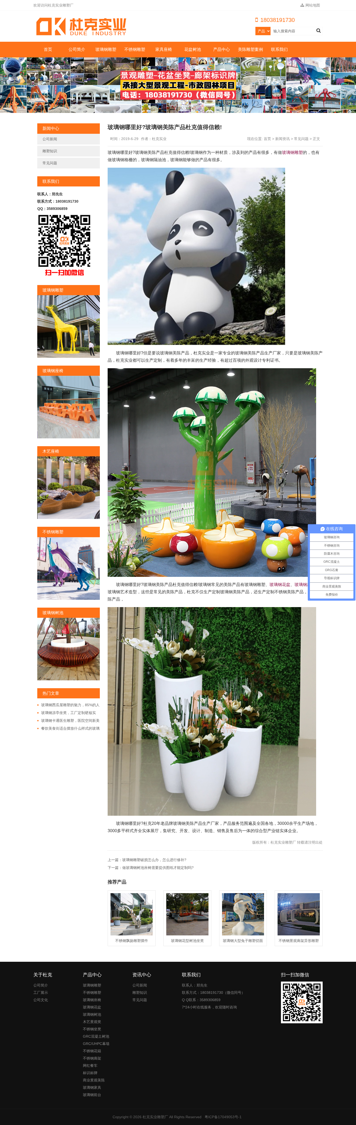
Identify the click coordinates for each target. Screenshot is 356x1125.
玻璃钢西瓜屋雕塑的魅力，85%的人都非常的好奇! (68, 705)
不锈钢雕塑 (134, 49)
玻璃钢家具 (92, 1087)
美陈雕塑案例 (250, 49)
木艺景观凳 (92, 1022)
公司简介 (77, 49)
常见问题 (49, 163)
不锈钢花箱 (92, 1051)
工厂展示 (40, 992)
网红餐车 (90, 1065)
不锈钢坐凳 (92, 1029)
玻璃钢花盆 (279, 584)
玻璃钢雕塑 (105, 49)
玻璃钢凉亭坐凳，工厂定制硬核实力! (66, 713)
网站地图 (312, 5)
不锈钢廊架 (92, 1058)
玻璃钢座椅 (304, 584)
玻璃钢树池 (92, 1014)
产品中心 (221, 49)
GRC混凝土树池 (96, 1036)
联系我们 (279, 49)
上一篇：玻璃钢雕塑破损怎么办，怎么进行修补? (147, 860)
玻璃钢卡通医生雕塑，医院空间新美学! (68, 720)
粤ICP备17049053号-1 (223, 1117)
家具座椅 (163, 49)
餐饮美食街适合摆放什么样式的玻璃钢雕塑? (68, 728)
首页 (48, 49)
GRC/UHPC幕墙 (96, 1044)
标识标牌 (90, 1073)
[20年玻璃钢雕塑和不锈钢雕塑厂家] (82, 26)
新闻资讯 (282, 139)
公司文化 (40, 1000)
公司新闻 (49, 139)
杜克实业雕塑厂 (155, 1117)
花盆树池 (192, 49)
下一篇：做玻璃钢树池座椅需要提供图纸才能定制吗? (151, 868)
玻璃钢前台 (92, 1095)
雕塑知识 (49, 151)
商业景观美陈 (94, 1080)
